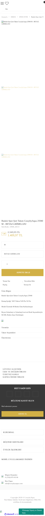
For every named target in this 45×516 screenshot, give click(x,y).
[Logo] (23, 494)
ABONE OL (22, 414)
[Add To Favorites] (33, 281)
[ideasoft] (9, 514)
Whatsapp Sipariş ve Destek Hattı (32, 511)
